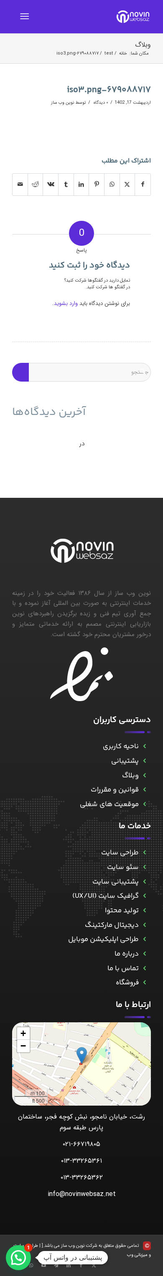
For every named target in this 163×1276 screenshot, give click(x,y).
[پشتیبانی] (145, 761)
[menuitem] (26, 17)
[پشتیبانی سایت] (145, 882)
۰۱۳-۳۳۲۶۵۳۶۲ (82, 1177)
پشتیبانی (125, 761)
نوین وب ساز (62, 102)
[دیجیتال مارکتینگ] (145, 925)
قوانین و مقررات (115, 789)
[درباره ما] (145, 954)
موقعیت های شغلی (109, 804)
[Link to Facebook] (81, 1265)
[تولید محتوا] (145, 911)
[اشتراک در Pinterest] (96, 184)
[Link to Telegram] (56, 1265)
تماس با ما (123, 968)
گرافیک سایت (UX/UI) (105, 896)
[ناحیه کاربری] (145, 747)
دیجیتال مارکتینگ (112, 925)
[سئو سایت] (145, 867)
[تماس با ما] (145, 969)
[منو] (26, 17)
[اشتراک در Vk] (50, 184)
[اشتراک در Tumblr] (66, 184)
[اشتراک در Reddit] (35, 184)
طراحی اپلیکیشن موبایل (103, 939)
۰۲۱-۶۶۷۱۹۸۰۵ (81, 1144)
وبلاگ (143, 45)
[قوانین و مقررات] (145, 790)
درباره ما (127, 954)
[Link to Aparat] (43, 1265)
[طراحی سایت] (145, 853)
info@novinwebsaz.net (82, 1194)
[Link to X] (93, 1265)
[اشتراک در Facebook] (142, 184)
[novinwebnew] (95, 16)
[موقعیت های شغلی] (145, 804)
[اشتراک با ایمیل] (20, 184)
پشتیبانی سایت (115, 881)
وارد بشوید (66, 303)
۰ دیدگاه (100, 102)
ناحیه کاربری (121, 746)
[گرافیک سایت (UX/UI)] (145, 896)
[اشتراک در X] (127, 184)
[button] (81, 1055)
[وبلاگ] (145, 776)
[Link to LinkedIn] (68, 1265)
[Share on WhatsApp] (112, 184)
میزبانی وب (137, 1255)
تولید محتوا (122, 910)
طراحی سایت (120, 852)
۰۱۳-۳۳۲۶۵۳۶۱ (81, 1161)
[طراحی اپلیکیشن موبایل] (145, 939)
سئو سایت (123, 867)
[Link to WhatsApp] (31, 1265)
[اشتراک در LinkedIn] (81, 184)
